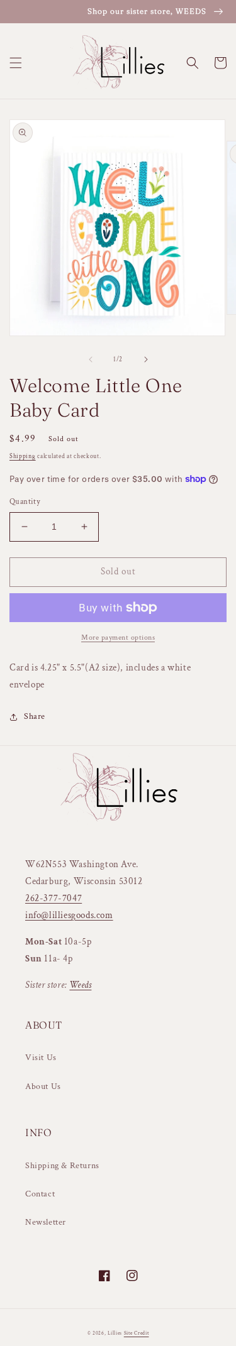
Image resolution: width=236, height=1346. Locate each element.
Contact (40, 1194)
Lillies (116, 1333)
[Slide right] (146, 359)
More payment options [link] (118, 637)
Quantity (24, 501)
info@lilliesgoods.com (69, 915)
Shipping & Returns (62, 1165)
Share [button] (34, 716)
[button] (16, 63)
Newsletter (45, 1222)
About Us (43, 1086)
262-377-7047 (53, 898)
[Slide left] (90, 359)
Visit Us (41, 1057)
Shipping (22, 456)
